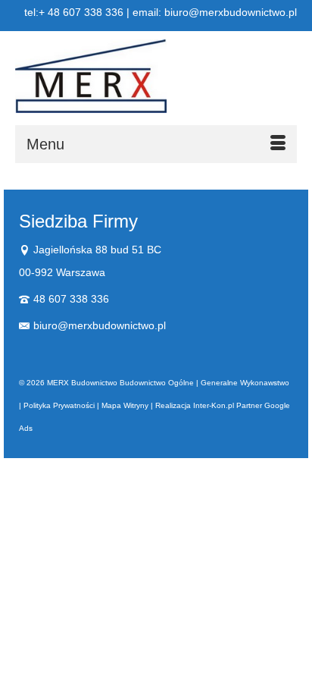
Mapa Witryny (124, 405)
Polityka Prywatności (59, 405)
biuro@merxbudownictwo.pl (99, 325)
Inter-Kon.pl (213, 405)
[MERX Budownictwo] (156, 76)
